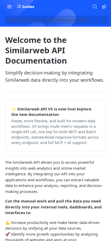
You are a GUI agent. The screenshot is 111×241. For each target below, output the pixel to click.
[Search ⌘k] (95, 6)
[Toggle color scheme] (104, 6)
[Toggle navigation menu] (9, 6)
